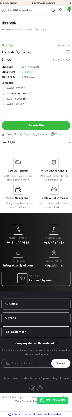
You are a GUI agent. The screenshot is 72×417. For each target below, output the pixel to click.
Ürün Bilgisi (8, 143)
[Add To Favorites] (68, 52)
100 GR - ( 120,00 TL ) (16, 104)
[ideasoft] (16, 414)
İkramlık (9, 23)
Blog (54, 378)
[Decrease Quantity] (5, 113)
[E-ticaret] (35, 414)
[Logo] (17, 10)
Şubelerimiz (10, 378)
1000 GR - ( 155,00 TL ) (17, 88)
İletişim (64, 378)
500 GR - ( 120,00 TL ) (17, 93)
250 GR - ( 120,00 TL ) (17, 99)
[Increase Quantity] (67, 113)
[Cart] (68, 10)
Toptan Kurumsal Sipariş (34, 378)
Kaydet (61, 363)
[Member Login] (60, 10)
